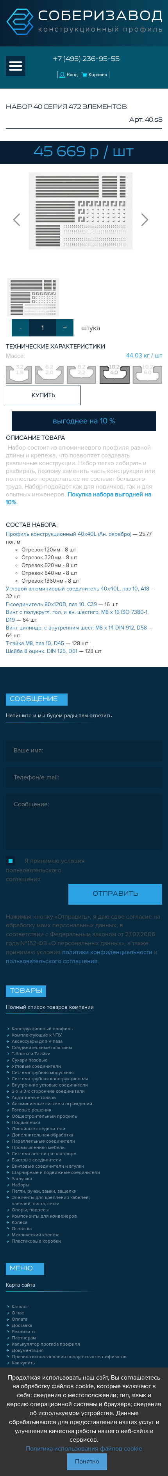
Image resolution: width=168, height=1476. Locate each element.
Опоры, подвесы (30, 1210)
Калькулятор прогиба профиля (46, 1344)
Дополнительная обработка (42, 1135)
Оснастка (22, 1229)
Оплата (19, 1319)
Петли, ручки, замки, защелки (44, 1191)
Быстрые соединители (36, 1160)
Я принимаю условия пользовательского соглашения (45, 870)
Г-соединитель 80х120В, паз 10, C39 (52, 604)
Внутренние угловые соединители (50, 1085)
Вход (72, 75)
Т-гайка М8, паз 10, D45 (36, 643)
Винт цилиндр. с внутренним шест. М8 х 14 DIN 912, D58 (77, 627)
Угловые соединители (36, 1066)
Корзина (98, 75)
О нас (18, 1313)
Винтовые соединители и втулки (48, 1166)
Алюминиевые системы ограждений (52, 1104)
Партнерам (24, 1338)
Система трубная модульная (43, 1073)
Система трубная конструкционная (50, 1079)
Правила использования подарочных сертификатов (69, 1357)
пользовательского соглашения (52, 961)
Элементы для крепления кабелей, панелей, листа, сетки (51, 1201)
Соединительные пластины (42, 1048)
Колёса (19, 1222)
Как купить (23, 1363)
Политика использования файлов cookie (84, 1449)
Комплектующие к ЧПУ (37, 1035)
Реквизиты (24, 1332)
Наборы (20, 1185)
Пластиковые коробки (36, 1241)
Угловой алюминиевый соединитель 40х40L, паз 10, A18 (78, 588)
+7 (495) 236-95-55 (86, 59)
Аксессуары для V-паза (37, 1041)
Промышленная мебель (38, 1148)
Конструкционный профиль (42, 1029)
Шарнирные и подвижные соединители (56, 1172)
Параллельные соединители (43, 1141)
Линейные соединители (38, 1129)
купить (43, 395)
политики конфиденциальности (107, 952)
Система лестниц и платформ (44, 1154)
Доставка (22, 1325)
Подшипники (26, 1123)
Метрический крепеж (35, 1235)
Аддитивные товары (34, 1098)
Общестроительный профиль (44, 1116)
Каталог (20, 1307)
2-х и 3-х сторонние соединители (48, 1091)
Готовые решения (32, 1110)
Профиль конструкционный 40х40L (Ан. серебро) (69, 534)
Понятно (87, 1461)
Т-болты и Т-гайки (31, 1054)
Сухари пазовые (30, 1060)
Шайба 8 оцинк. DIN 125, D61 (42, 651)
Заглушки (22, 1179)
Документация (28, 1350)
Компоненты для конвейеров (44, 1216)
